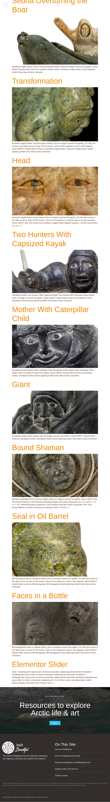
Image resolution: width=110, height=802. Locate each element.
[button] (58, 5)
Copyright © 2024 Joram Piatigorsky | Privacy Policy (25, 797)
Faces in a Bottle (40, 595)
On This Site (65, 744)
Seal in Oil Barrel (40, 516)
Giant (21, 384)
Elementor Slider (40, 664)
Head (21, 160)
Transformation (37, 81)
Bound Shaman (38, 447)
